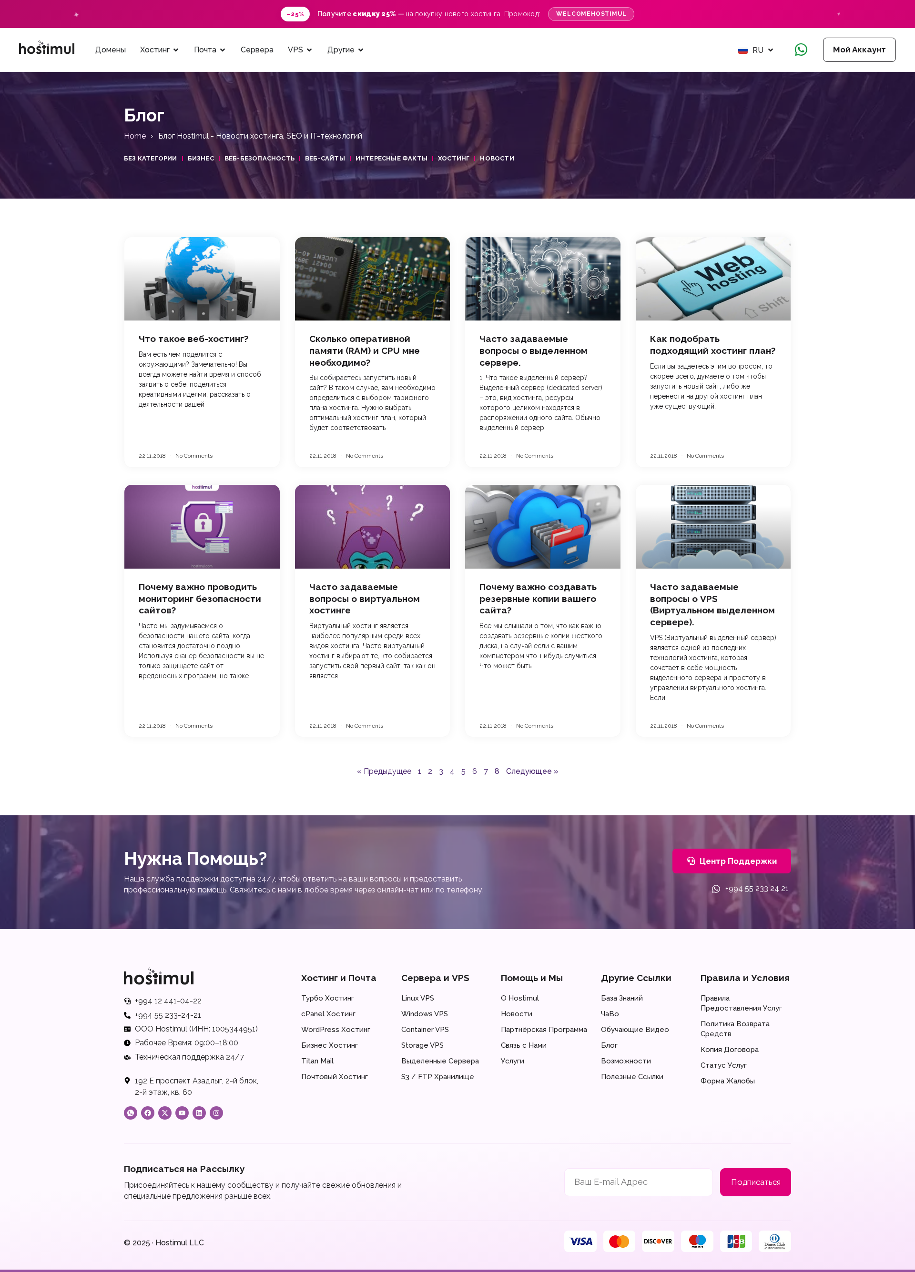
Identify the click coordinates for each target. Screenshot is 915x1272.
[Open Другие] (361, 50)
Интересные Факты (391, 158)
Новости (497, 158)
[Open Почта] (222, 50)
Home (135, 135)
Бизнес (201, 158)
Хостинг (453, 158)
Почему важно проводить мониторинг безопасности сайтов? (200, 598)
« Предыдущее (384, 771)
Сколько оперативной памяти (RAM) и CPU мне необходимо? (364, 350)
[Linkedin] (199, 1113)
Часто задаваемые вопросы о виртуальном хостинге (364, 598)
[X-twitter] (165, 1113)
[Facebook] (147, 1113)
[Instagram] (216, 1113)
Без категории (150, 158)
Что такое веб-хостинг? (193, 338)
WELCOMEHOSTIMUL (591, 13)
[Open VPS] (309, 50)
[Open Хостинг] (176, 50)
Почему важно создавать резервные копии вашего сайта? (538, 598)
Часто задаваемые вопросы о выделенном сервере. (533, 350)
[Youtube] (182, 1113)
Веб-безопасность (259, 158)
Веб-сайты (325, 158)
